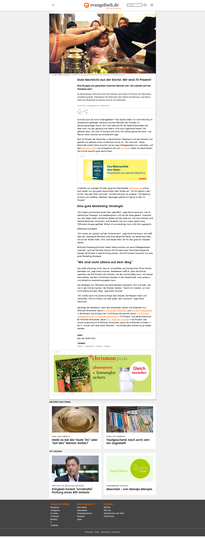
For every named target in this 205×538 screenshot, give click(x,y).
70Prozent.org (135, 188)
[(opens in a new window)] (115, 170)
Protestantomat (84, 513)
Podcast (80, 516)
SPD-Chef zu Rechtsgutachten (68, 486)
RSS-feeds (82, 507)
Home (79, 111)
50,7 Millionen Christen (118, 319)
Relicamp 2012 (89, 148)
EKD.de (107, 510)
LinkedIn (54, 525)
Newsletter (82, 510)
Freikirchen (109, 516)
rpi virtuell (125, 148)
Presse (96, 532)
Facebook (54, 507)
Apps (79, 519)
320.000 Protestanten (142, 310)
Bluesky (54, 519)
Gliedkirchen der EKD (114, 513)
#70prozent (89, 346)
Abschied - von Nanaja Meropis (129, 489)
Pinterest (54, 516)
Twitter (79, 346)
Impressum (116, 532)
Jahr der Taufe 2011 (86, 338)
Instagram (55, 510)
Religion (107, 346)
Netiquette (89, 532)
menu (53, 5)
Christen (99, 346)
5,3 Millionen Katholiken (115, 310)
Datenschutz (105, 532)
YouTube (54, 513)
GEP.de (107, 507)
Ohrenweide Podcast (117, 486)
